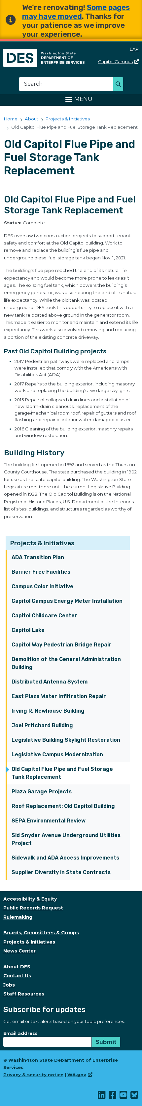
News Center (19, 950)
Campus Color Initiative (42, 586)
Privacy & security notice (33, 1074)
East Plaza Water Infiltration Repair (59, 696)
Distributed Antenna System (50, 682)
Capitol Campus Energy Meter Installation (67, 601)
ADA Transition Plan (38, 557)
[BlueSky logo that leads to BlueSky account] (134, 1096)
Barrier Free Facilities (41, 572)
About (31, 118)
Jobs (9, 985)
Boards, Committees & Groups (41, 932)
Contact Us (17, 975)
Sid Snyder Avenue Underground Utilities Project (66, 839)
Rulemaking (17, 917)
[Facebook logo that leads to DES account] (113, 1096)
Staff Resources (23, 993)
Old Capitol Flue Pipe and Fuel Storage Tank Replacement (62, 773)
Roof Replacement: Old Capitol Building (63, 806)
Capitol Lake (28, 630)
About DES (16, 966)
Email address (20, 1033)
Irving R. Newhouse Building (48, 711)
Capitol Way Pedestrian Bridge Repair (61, 644)
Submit (106, 1042)
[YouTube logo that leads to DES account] (124, 1096)
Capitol (115, 61)
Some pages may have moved (76, 12)
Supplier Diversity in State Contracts (61, 872)
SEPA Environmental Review (49, 821)
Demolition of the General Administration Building (66, 663)
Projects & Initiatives (42, 543)
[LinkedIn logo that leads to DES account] (102, 1096)
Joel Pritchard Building (42, 725)
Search (120, 85)
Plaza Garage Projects (42, 791)
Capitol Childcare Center (44, 615)
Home (11, 118)
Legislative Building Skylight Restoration (66, 740)
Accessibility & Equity (30, 899)
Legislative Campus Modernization (57, 754)
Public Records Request (33, 907)
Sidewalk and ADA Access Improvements (65, 858)
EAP (134, 49)
